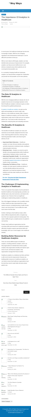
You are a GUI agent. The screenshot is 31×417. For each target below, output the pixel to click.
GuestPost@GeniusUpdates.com (15, 412)
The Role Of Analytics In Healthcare (10, 84)
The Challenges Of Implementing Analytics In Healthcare (15, 88)
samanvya (5, 22)
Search (3, 289)
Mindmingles (15, 410)
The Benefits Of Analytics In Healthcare (11, 86)
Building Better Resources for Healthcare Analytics (13, 90)
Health (4, 14)
